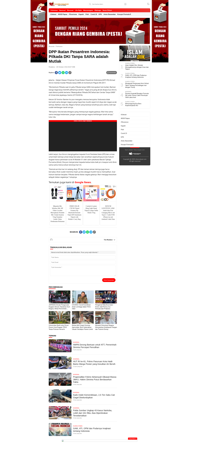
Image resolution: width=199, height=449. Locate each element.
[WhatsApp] (63, 72)
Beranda (51, 46)
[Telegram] (66, 72)
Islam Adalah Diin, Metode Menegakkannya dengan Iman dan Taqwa (137, 67)
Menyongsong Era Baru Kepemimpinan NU (133, 104)
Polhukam (59, 46)
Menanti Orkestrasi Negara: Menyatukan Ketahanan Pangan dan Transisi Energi (106, 327)
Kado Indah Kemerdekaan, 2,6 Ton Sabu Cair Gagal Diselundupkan (94, 396)
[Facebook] (56, 72)
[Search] (125, 4)
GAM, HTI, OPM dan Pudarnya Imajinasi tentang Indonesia (92, 429)
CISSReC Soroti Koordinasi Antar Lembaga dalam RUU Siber (81, 307)
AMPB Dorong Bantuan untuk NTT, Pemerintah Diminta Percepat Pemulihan (94, 346)
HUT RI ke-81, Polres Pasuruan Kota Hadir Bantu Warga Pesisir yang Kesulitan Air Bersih (94, 362)
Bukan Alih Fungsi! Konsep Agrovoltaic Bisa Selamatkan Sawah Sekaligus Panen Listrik (82, 327)
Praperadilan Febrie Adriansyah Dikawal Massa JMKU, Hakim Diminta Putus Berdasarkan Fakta (94, 379)
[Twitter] (59, 72)
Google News (83, 182)
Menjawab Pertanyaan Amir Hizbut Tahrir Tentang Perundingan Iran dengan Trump (137, 85)
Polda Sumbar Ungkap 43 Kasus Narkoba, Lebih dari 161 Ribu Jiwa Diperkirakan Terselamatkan (92, 413)
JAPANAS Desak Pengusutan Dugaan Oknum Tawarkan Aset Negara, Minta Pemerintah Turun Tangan (59, 308)
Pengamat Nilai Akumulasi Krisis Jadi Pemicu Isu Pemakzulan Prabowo (104, 307)
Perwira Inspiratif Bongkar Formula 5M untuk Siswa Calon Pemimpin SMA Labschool (137, 95)
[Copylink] (70, 72)
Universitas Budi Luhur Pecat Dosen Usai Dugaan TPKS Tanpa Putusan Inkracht (58, 327)
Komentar (112, 72)
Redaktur (52, 67)
